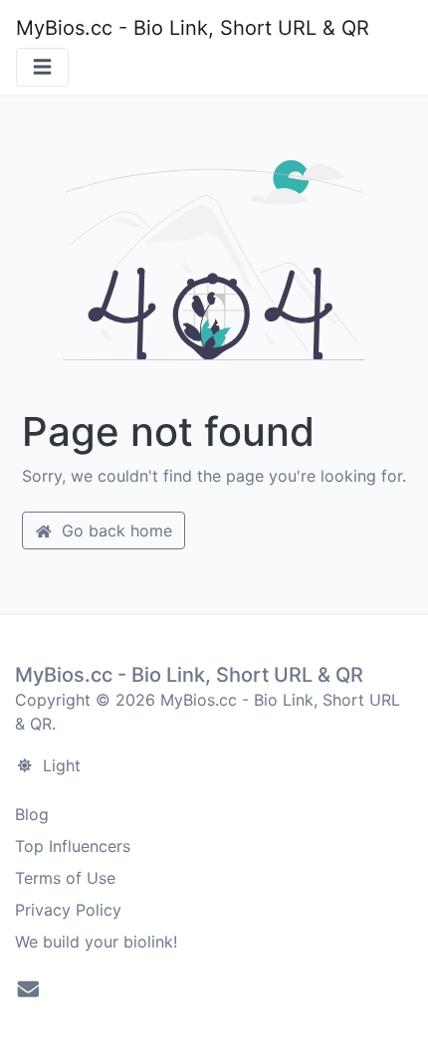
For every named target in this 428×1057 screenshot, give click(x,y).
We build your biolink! (96, 941)
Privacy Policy (68, 910)
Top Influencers (72, 846)
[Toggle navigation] (42, 67)
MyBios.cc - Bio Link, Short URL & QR (192, 28)
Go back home (114, 530)
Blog (32, 814)
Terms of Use (65, 878)
